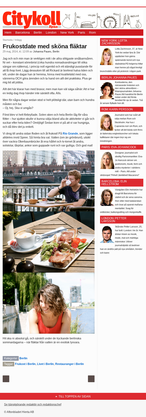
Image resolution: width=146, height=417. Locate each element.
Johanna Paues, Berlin (46, 51)
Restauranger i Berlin (69, 363)
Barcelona (22, 32)
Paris (81, 32)
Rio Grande (70, 133)
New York (67, 32)
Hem (8, 32)
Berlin (38, 32)
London (51, 32)
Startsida (8, 39)
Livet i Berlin (45, 363)
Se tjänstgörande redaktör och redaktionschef (32, 404)
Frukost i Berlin (25, 363)
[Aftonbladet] (16, 4)
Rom (92, 32)
